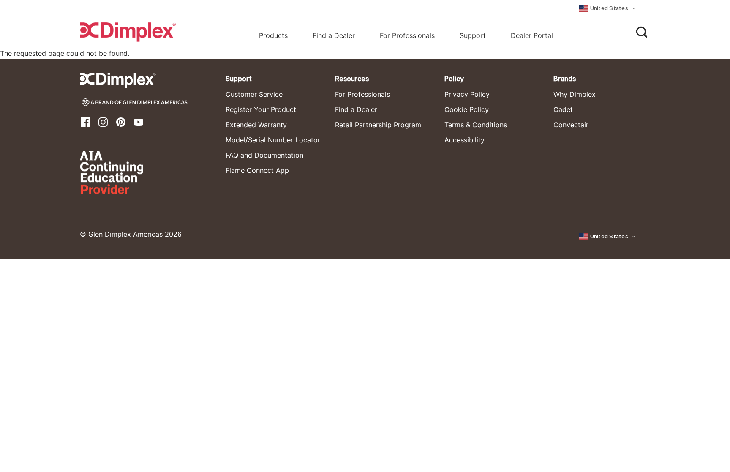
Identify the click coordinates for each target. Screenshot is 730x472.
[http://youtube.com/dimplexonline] (138, 121)
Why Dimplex (574, 94)
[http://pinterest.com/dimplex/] (120, 121)
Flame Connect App (257, 170)
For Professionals (407, 35)
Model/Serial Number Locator (273, 140)
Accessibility (464, 140)
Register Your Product (261, 109)
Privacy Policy (467, 94)
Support (473, 35)
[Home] (128, 32)
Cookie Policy (466, 109)
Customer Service (254, 94)
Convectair (570, 124)
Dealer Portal (532, 35)
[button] (608, 8)
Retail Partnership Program (378, 124)
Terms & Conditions (475, 124)
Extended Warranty (256, 124)
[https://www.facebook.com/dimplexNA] (85, 121)
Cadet (563, 109)
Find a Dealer (356, 109)
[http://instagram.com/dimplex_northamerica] (103, 121)
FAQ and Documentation (264, 155)
